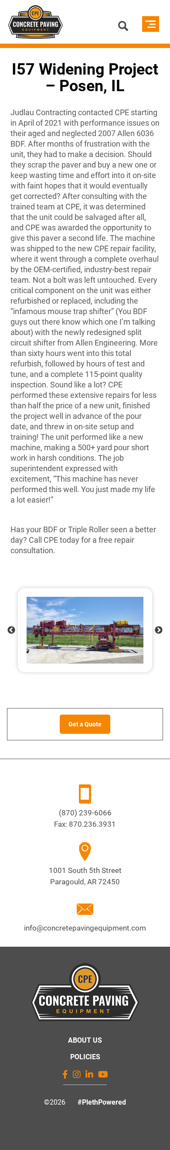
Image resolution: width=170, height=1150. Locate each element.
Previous (11, 630)
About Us (85, 1040)
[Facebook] (65, 1074)
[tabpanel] (85, 630)
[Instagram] (77, 1074)
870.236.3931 (92, 824)
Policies (85, 1057)
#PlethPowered (102, 1102)
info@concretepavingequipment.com (85, 928)
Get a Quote (85, 724)
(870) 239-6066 (85, 812)
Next (158, 630)
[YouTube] (103, 1074)
